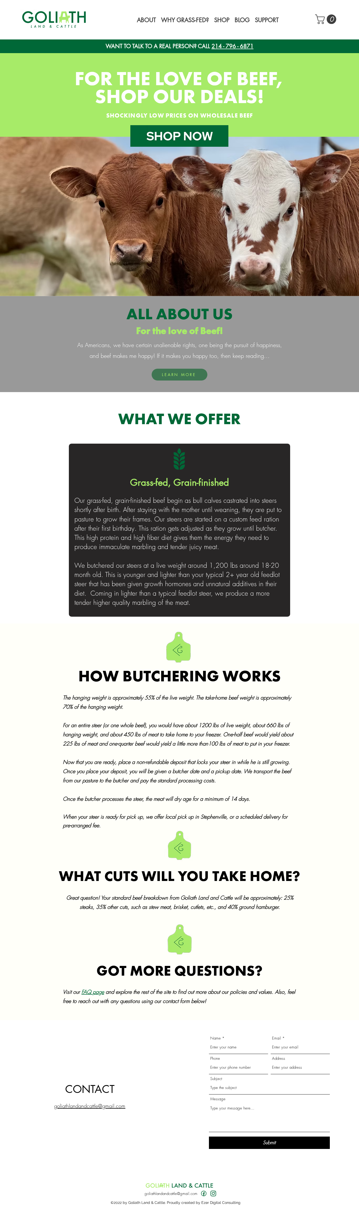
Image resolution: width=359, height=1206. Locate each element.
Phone (215, 1059)
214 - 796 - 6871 (233, 46)
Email (276, 1038)
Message (217, 1099)
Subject (216, 1079)
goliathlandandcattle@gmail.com (171, 1193)
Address (278, 1059)
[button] (146, 19)
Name (215, 1038)
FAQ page (92, 991)
